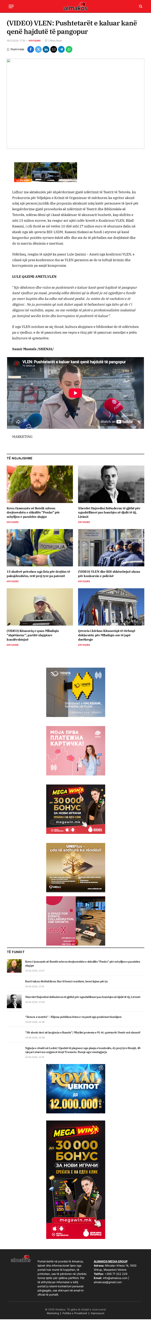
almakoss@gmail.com (108, 1282)
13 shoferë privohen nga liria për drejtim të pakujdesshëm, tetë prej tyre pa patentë (38, 574)
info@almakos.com (115, 1278)
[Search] (140, 6)
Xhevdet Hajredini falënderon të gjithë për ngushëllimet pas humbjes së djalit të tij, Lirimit (109, 512)
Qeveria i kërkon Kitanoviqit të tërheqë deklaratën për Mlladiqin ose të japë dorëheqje (106, 635)
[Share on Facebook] (30, 49)
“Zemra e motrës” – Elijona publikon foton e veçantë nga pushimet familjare (73, 1017)
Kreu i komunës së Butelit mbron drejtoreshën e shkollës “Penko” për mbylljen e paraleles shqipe (33, 512)
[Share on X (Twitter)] (38, 49)
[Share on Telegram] (61, 49)
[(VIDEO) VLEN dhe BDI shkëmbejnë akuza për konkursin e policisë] (111, 548)
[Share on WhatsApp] (69, 49)
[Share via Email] (53, 49)
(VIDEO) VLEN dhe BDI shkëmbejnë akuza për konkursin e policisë (109, 574)
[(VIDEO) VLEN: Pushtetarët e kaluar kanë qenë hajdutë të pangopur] (75, 104)
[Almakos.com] (75, 6)
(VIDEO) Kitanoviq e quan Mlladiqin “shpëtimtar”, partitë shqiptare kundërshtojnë (33, 635)
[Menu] (11, 6)
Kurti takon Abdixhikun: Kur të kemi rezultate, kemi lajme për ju (66, 981)
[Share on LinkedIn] (46, 49)
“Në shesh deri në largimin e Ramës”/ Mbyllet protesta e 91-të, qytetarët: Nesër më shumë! (82, 1032)
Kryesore (35, 40)
